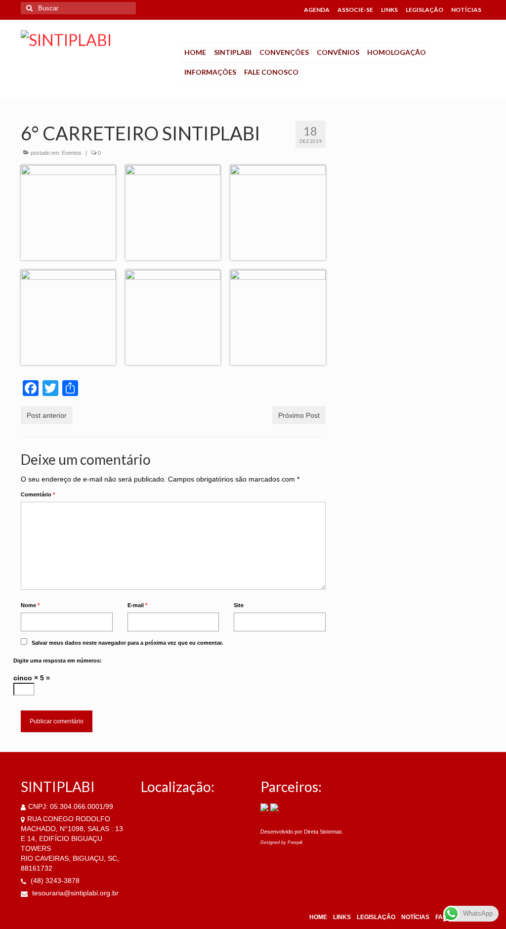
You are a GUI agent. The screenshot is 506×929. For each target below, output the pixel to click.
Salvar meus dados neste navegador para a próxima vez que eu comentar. (127, 643)
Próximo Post (299, 415)
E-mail (137, 605)
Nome (30, 605)
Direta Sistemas (323, 832)
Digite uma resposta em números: (57, 661)
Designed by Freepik (281, 842)
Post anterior (47, 415)
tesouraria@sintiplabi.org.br (74, 893)
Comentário (38, 494)
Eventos (72, 153)
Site (239, 605)
